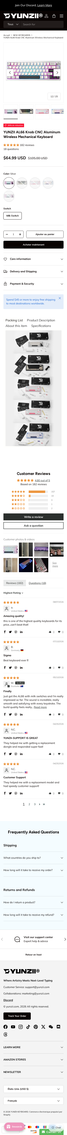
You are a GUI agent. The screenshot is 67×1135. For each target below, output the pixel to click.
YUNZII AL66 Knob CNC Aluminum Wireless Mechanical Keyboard (33, 37)
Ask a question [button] (33, 525)
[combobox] (33, 24)
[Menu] (61, 16)
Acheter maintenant (33, 244)
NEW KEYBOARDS (21, 35)
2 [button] (29, 804)
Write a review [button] (33, 517)
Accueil (6, 35)
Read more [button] (40, 707)
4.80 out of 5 (42, 480)
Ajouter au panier (45, 234)
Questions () (37, 583)
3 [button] (35, 804)
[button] (54, 16)
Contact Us (53, 1131)
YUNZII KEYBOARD (19, 1112)
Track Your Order (17, 1016)
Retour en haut (33, 954)
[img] (11, 602)
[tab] (14, 320)
